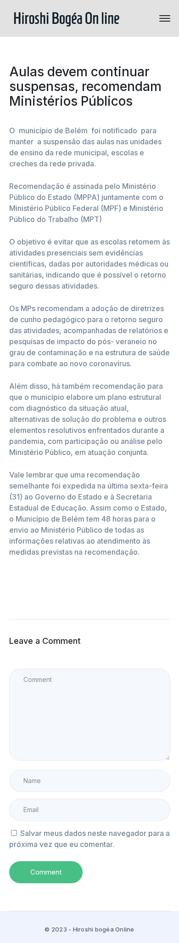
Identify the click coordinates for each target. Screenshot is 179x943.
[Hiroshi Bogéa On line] (66, 17)
